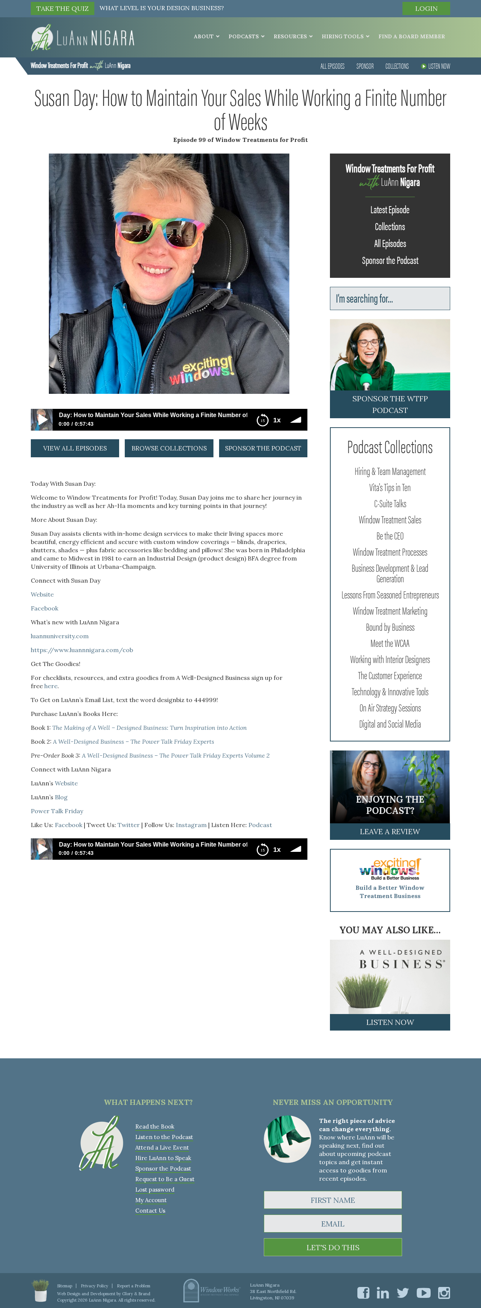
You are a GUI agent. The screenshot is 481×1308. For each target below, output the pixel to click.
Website (42, 594)
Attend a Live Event (162, 1147)
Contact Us (150, 1210)
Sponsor (365, 65)
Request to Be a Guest (165, 1179)
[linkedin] (383, 1293)
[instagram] (444, 1293)
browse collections (169, 448)
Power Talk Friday (57, 811)
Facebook (44, 608)
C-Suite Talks (390, 502)
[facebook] (363, 1293)
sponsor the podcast (263, 448)
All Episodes (333, 65)
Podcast (260, 825)
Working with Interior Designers (390, 658)
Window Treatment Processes (390, 551)
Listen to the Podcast (164, 1137)
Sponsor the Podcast (390, 259)
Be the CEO (390, 534)
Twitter (129, 825)
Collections (397, 65)
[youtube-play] (424, 1293)
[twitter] (402, 1293)
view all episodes (75, 448)
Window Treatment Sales (390, 518)
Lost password (154, 1189)
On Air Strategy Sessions (390, 706)
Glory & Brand (136, 1293)
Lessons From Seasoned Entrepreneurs (390, 593)
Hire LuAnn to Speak (163, 1158)
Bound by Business (390, 626)
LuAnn (80, 64)
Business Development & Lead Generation (390, 572)
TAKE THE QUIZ (62, 8)
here (50, 686)
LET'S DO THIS (333, 1247)
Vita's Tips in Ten (390, 486)
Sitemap (64, 1285)
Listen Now (439, 65)
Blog (61, 797)
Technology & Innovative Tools (390, 690)
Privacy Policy (94, 1285)
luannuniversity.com (60, 636)
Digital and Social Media (390, 723)
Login (426, 8)
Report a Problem (133, 1285)
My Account (151, 1200)
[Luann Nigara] (82, 37)
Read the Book (154, 1126)
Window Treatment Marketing (390, 610)
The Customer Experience (390, 674)
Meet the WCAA (390, 642)
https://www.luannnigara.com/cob (82, 650)
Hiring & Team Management (390, 470)
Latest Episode (390, 208)
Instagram (191, 825)
